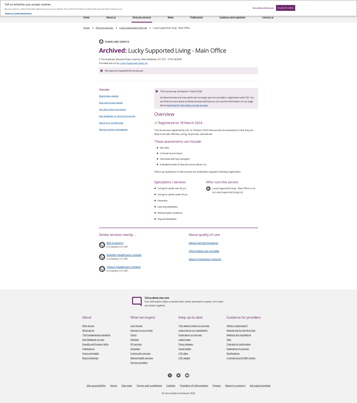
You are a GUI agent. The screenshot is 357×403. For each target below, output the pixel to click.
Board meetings (90, 358)
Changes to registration (239, 344)
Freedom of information (194, 385)
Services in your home (141, 330)
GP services (136, 344)
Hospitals (135, 348)
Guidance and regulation (232, 17)
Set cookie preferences (263, 8)
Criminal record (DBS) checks (241, 358)
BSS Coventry (115, 243)
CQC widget (184, 358)
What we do (88, 330)
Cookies (170, 385)
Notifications (233, 353)
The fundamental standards (96, 335)
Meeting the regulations (239, 335)
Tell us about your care (156, 297)
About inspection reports (205, 259)
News (171, 17)
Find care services (142, 17)
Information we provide (204, 251)
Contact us (268, 17)
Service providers (139, 362)
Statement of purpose (238, 348)
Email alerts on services (190, 335)
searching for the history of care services (187, 105)
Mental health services (141, 358)
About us (111, 17)
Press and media (90, 353)
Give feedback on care (93, 339)
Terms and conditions (149, 385)
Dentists (134, 339)
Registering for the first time (241, 330)
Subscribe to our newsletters (193, 330)
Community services (140, 353)
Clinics (133, 335)
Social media (184, 348)
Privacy (217, 385)
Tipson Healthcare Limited (123, 267)
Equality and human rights (95, 344)
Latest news (184, 339)
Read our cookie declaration (18, 13)
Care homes (136, 325)
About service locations (203, 243)
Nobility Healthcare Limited (124, 255)
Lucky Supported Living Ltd (133, 27)
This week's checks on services (193, 325)
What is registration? (237, 325)
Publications (196, 17)
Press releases (185, 344)
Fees (229, 339)
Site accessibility (96, 385)
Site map (126, 385)
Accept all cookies (286, 8)
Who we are (88, 325)
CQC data (183, 353)
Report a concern (235, 385)
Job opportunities (260, 385)
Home (86, 17)
